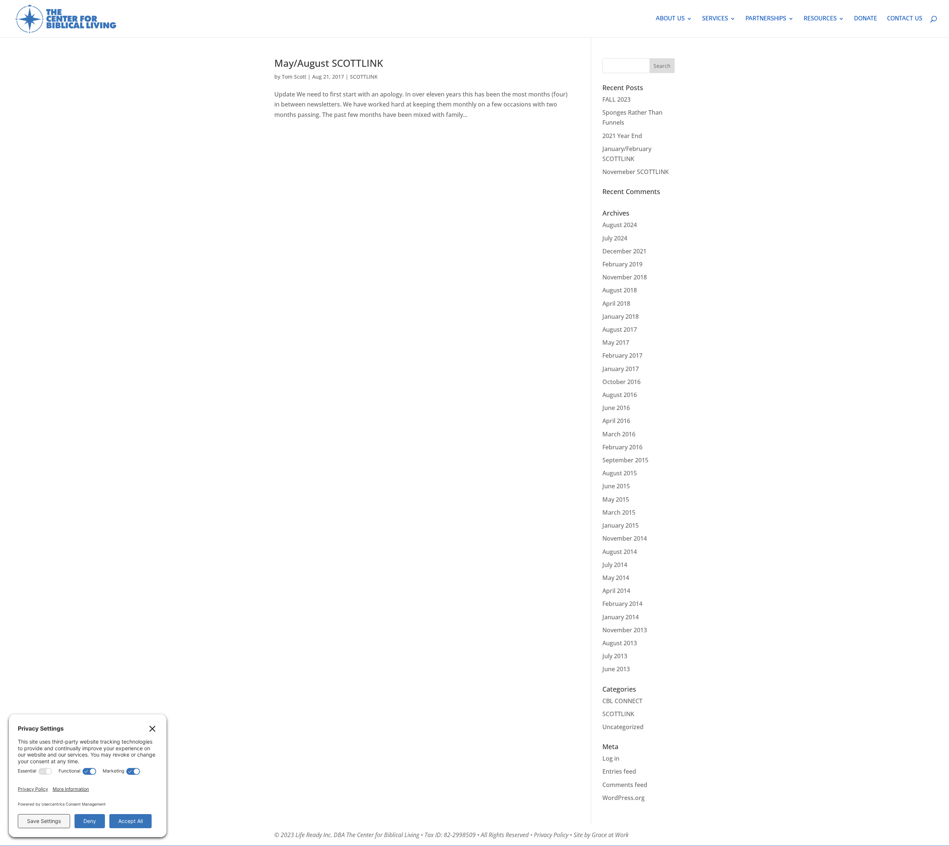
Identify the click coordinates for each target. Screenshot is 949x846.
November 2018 (624, 277)
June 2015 (616, 486)
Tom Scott (294, 76)
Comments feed (624, 785)
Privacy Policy (551, 835)
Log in (610, 758)
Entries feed (619, 771)
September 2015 (625, 460)
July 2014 (614, 565)
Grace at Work (610, 835)
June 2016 (616, 408)
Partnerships (765, 19)
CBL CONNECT (622, 701)
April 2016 (616, 421)
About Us (670, 19)
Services (715, 19)
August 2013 (619, 643)
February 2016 (622, 447)
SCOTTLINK (364, 76)
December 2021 (624, 251)
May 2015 (615, 499)
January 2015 (620, 525)
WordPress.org (623, 798)
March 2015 (618, 512)
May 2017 (615, 342)
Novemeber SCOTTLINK (635, 172)
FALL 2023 (616, 99)
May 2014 (615, 578)
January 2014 (620, 617)
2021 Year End (622, 136)
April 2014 (616, 591)
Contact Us (904, 19)
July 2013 (614, 656)
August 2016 (619, 395)
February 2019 (622, 264)
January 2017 (620, 369)
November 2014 (624, 538)
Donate (865, 19)
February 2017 (622, 355)
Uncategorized (623, 727)
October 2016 (621, 382)
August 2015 (619, 473)
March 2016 (618, 434)
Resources (820, 19)
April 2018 (616, 303)
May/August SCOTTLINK (328, 63)
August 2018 (619, 290)
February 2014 (622, 604)
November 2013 (624, 630)
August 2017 (619, 329)
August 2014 (619, 552)
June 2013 (616, 669)
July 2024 (614, 238)
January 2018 (620, 316)
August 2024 (619, 225)
